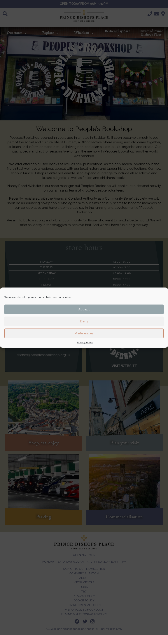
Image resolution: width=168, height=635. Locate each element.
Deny (84, 321)
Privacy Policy (85, 342)
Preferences (84, 333)
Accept (84, 309)
